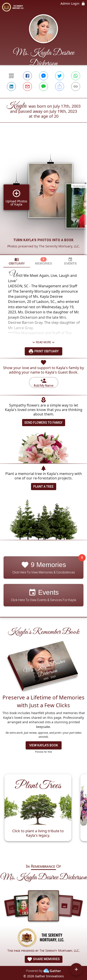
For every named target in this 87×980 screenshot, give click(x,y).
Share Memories (46, 959)
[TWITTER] (59, 75)
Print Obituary (46, 351)
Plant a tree (43, 486)
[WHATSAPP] (75, 75)
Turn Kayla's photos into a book (44, 240)
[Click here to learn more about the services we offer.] (43, 938)
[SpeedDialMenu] (76, 969)
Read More (43, 342)
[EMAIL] (27, 86)
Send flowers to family (43, 422)
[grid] (43, 196)
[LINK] (75, 86)
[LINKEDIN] (11, 86)
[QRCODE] (11, 75)
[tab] (16, 261)
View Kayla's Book (43, 745)
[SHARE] (59, 86)
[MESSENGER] (43, 75)
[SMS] (43, 86)
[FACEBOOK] (27, 75)
